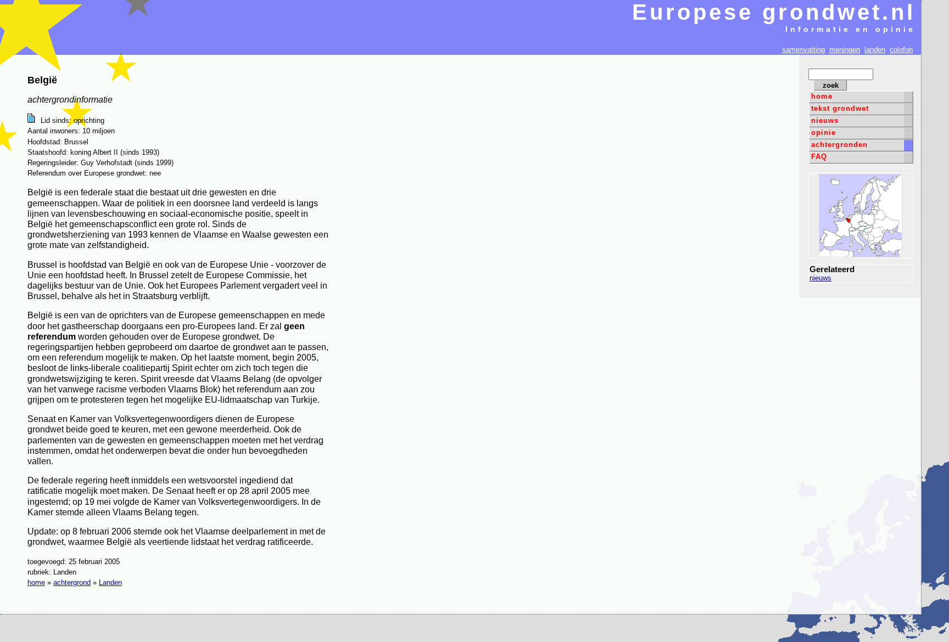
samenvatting (803, 50)
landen (874, 50)
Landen (110, 582)
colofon (901, 50)
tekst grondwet (840, 108)
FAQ (819, 157)
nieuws (825, 120)
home (822, 96)
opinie (823, 132)
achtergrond (72, 582)
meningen (844, 50)
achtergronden (839, 144)
